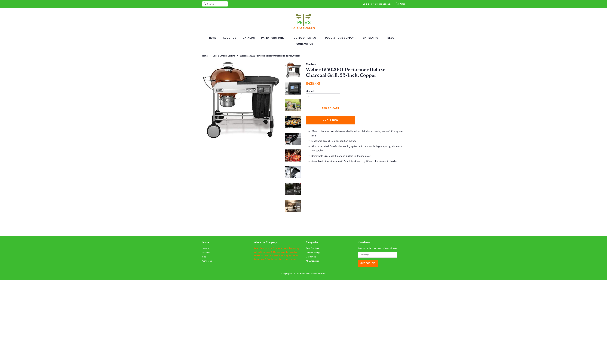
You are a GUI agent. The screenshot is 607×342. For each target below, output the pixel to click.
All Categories (312, 260)
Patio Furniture (273, 38)
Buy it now (330, 120)
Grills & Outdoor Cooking (224, 56)
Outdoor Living (305, 38)
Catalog (249, 38)
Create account (383, 4)
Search (205, 248)
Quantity (310, 91)
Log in (366, 4)
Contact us (304, 44)
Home (213, 38)
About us (229, 38)
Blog (391, 38)
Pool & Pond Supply (340, 38)
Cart (402, 4)
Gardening (371, 38)
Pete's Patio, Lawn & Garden (312, 273)
